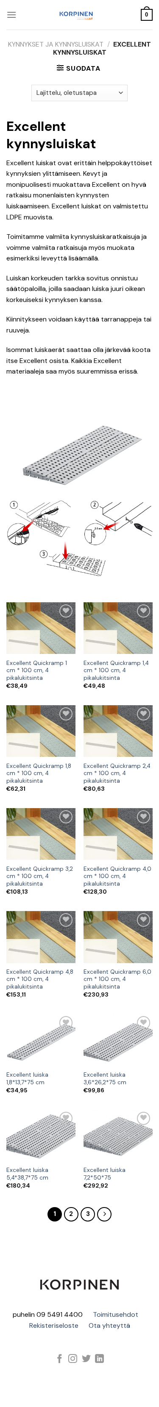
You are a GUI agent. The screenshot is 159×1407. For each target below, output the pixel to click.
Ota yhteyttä (109, 1325)
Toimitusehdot (115, 1314)
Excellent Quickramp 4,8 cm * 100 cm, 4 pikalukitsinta (39, 979)
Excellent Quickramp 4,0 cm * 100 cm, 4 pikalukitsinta (117, 876)
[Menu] (11, 14)
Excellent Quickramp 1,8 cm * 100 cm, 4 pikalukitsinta (38, 773)
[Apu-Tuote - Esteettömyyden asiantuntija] (76, 15)
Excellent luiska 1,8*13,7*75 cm (27, 1078)
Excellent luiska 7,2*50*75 (105, 1173)
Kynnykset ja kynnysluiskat (55, 44)
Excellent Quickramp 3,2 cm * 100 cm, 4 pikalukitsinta (39, 876)
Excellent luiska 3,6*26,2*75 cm (105, 1078)
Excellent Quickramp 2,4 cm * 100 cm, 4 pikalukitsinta (117, 773)
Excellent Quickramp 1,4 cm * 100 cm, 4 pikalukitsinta (116, 670)
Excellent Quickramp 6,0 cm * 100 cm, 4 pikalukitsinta (117, 979)
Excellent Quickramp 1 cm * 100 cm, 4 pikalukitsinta (36, 670)
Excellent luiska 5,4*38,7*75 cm (27, 1173)
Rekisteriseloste (53, 1325)
